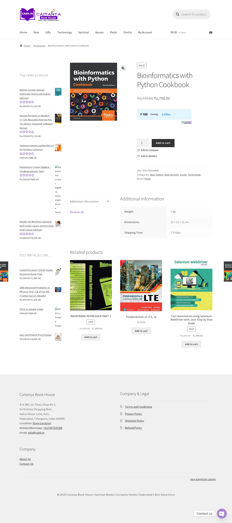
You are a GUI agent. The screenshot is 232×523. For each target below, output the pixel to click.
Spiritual (83, 32)
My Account (145, 32)
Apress (99, 32)
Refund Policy (133, 427)
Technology (64, 32)
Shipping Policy (134, 420)
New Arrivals (172, 174)
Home (23, 32)
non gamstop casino (203, 479)
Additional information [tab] (84, 201)
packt (183, 174)
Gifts (48, 32)
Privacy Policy (133, 414)
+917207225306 (52, 428)
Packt (113, 32)
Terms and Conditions (138, 406)
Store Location (42, 423)
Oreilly (127, 32)
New (36, 32)
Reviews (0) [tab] (77, 212)
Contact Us (26, 464)
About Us (25, 459)
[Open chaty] (222, 511)
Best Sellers (156, 174)
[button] (123, 68)
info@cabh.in (36, 432)
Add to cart (163, 143)
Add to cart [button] (90, 337)
